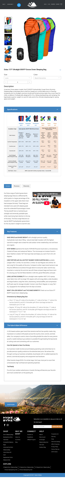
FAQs (52, 439)
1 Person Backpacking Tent (10, 469)
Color (36, 75)
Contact (58, 4)
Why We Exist (10, 4)
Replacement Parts (8, 457)
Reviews (16, 186)
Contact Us (30, 434)
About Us (17, 437)
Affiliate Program (31, 439)
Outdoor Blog (42, 447)
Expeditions (30, 437)
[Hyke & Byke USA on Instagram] (8, 425)
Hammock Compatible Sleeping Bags (8, 442)
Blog (45, 4)
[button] (8, 21)
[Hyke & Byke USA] (32, 5)
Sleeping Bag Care (43, 442)
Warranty (26, 186)
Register (53, 4)
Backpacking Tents (8, 437)
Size (5, 75)
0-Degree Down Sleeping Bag (10, 467)
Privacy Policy (54, 446)
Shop (4, 4)
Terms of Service (55, 449)
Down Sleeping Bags (8, 434)
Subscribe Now (57, 426)
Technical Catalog (55, 441)
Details (8, 186)
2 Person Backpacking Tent (25, 469)
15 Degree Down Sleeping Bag (26, 467)
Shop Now (11, 404)
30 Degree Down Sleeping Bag (42, 467)
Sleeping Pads (6, 460)
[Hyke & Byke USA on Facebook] (4, 425)
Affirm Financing (55, 444)
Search (41, 434)
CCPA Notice (54, 451)
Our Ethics (17, 439)
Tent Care (41, 444)
